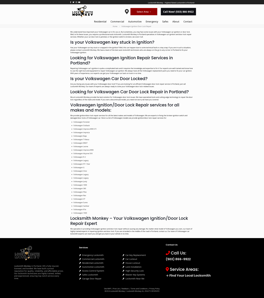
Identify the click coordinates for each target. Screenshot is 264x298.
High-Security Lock (135, 270)
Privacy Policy (154, 289)
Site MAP (107, 289)
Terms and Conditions (139, 289)
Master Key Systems (135, 274)
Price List (116, 289)
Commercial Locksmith (93, 259)
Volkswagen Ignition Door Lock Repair (136, 26)
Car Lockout (131, 259)
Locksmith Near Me (135, 278)
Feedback (125, 289)
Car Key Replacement (136, 255)
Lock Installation (133, 266)
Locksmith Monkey (22, 266)
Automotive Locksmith (93, 266)
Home (115, 26)
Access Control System (93, 270)
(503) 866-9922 (178, 259)
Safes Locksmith (90, 274)
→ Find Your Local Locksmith (188, 275)
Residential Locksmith (92, 263)
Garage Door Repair (91, 278)
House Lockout (133, 263)
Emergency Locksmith (93, 255)
